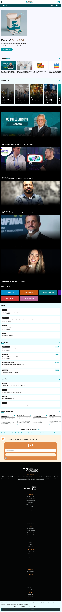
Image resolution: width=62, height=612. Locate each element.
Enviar (30, 455)
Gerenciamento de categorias (30, 559)
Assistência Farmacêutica (30, 551)
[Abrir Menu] (7, 2)
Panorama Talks (10, 292)
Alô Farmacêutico (29, 292)
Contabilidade (30, 555)
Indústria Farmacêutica (30, 498)
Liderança (31, 564)
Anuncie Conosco (30, 585)
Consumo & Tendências (30, 530)
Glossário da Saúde (30, 523)
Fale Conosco (30, 596)
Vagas (30, 544)
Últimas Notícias (30, 496)
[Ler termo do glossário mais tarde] (14, 415)
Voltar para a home (6, 49)
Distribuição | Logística (30, 504)
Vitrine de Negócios (30, 534)
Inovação (30, 510)
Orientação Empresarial (30, 519)
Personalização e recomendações (41, 606)
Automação (30, 553)
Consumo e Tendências (48, 292)
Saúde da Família (30, 571)
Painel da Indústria (29, 298)
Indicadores (30, 578)
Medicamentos (30, 502)
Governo (30, 521)
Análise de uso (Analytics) (28, 606)
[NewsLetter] (58, 2)
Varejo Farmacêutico (30, 500)
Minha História (30, 517)
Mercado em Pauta (30, 514)
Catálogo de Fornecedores (30, 581)
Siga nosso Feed (30, 587)
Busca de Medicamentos (30, 576)
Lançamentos (30, 508)
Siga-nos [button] (52, 5)
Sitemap (30, 589)
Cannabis (30, 512)
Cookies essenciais (18, 606)
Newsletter (30, 583)
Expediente (30, 594)
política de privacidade (23, 604)
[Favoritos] (57, 5)
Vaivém (30, 542)
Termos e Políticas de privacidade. (49, 458)
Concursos (30, 546)
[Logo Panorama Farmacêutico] (30, 2)
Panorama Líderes (10, 298)
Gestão (30, 562)
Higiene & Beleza (30, 506)
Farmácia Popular (30, 557)
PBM (30, 566)
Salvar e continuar (30, 609)
